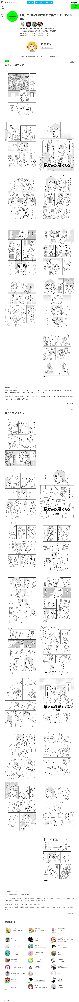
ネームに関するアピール (52, 57)
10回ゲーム (37, 954)
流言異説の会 (61, 987)
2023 (2, 6)
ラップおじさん (61, 961)
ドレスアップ (61, 930)
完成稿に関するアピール (32, 57)
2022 (2, 8)
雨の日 (36, 940)
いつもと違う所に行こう (64, 967)
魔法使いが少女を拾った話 (40, 987)
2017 (2, 16)
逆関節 (59, 954)
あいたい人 (14, 940)
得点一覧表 (39, 3)
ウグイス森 (37, 967)
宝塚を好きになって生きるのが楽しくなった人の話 (65, 940)
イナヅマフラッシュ (62, 947)
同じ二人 (60, 981)
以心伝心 (13, 987)
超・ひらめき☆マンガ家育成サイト (13, 2)
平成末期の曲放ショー (17, 930)
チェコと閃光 (14, 954)
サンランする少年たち (39, 981)
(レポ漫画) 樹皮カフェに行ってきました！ (18, 974)
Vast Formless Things (40, 947)
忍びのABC (14, 961)
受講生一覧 (49, 3)
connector (14, 981)
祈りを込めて (37, 961)
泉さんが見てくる (39, 930)
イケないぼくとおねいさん (17, 967)
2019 (2, 12)
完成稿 (22, 57)
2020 (2, 10)
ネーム (42, 57)
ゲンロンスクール (2, 2)
